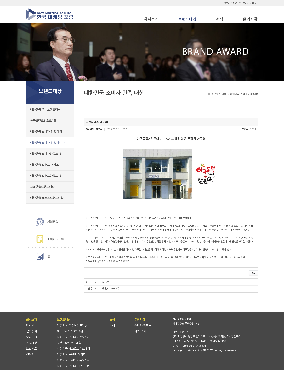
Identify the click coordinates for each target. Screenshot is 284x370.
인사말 (30, 325)
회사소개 (151, 19)
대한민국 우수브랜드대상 (45, 109)
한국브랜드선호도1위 (43, 120)
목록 (253, 273)
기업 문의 (140, 331)
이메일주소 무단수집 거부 (186, 323)
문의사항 (250, 19)
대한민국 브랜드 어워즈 (44, 164)
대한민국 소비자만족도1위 (46, 153)
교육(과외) (105, 282)
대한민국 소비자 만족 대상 (46, 131)
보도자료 (31, 348)
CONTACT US (239, 3)
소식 (219, 19)
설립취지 (31, 331)
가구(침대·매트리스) (109, 288)
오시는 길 (32, 337)
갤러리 (30, 354)
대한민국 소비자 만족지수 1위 (48, 142)
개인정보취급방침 (182, 319)
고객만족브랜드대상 (42, 186)
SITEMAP (254, 3)
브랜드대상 (187, 19)
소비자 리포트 (142, 325)
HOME (226, 3)
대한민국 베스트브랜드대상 (46, 197)
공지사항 (31, 342)
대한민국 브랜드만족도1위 (46, 175)
